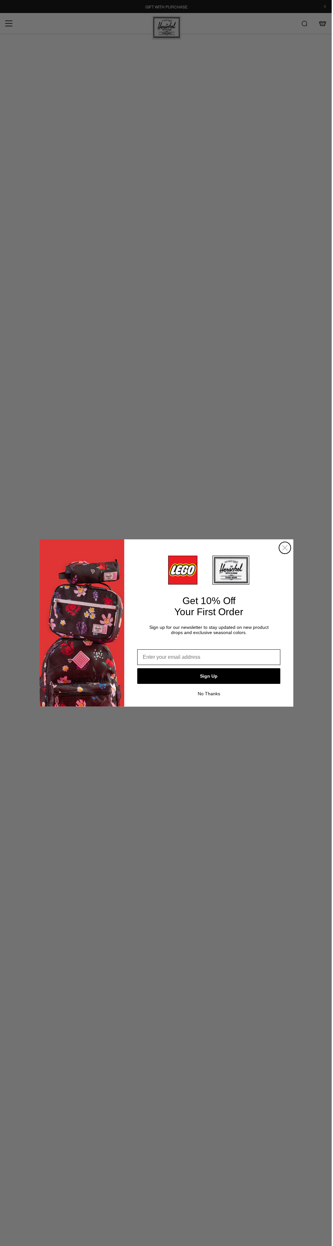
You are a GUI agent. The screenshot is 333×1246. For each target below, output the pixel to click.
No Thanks (209, 693)
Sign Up (209, 676)
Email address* (155, 644)
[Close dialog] (285, 548)
